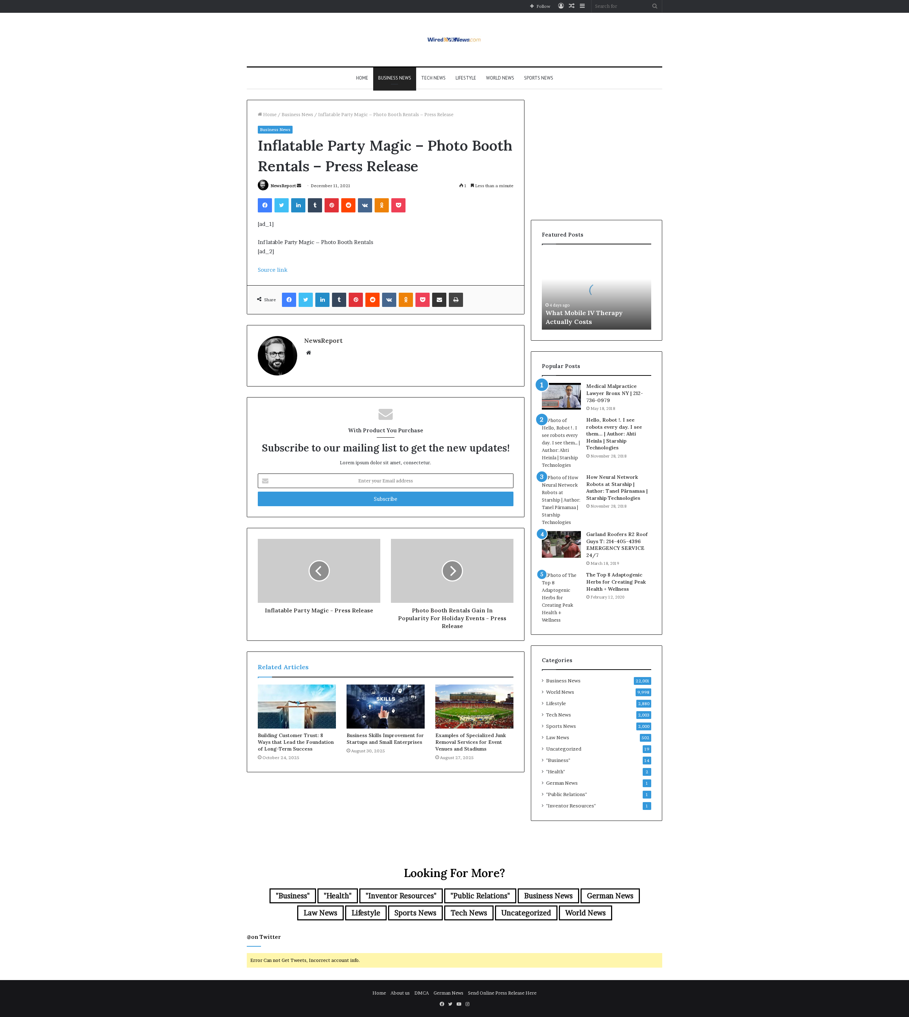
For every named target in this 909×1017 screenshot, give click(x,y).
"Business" (558, 760)
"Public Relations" (566, 794)
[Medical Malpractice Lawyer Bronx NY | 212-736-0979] (561, 396)
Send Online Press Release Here (502, 993)
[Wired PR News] (454, 40)
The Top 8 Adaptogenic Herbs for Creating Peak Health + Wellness (616, 582)
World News (500, 78)
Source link (272, 269)
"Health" (555, 771)
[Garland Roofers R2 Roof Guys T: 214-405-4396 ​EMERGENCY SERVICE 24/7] (561, 544)
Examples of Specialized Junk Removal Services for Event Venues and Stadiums (470, 742)
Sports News (538, 78)
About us (400, 993)
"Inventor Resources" (571, 805)
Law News (557, 737)
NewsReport (283, 185)
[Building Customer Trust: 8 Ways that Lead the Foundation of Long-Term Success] (297, 707)
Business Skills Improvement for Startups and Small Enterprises (385, 738)
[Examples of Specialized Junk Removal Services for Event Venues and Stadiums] (474, 707)
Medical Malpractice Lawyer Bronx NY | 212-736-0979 (614, 393)
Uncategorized (563, 749)
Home (362, 78)
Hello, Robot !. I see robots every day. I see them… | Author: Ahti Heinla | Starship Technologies (614, 434)
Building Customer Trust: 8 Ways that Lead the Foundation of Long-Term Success (296, 742)
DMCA (421, 993)
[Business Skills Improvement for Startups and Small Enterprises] (386, 707)
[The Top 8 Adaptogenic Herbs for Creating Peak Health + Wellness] (561, 598)
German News (562, 783)
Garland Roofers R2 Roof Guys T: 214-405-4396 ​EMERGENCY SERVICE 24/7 (617, 544)
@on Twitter (264, 937)
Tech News (433, 78)
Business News (394, 78)
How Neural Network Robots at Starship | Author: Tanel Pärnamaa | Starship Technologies (617, 487)
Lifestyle (466, 78)
